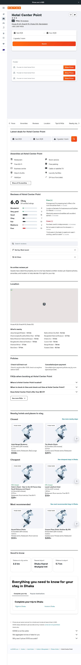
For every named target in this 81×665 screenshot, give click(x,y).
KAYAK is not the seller (21, 631)
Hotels (23, 649)
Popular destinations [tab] (37, 594)
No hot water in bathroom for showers (59, 228)
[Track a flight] (3, 38)
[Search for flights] (3, 14)
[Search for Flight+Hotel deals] (3, 27)
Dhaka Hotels (55, 649)
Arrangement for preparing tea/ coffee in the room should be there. (60, 204)
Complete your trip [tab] (20, 594)
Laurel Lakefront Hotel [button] (52, 487)
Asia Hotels (30, 649)
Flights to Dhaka (20, 606)
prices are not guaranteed (52, 624)
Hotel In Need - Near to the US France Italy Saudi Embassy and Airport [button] (26, 488)
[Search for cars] (3, 23)
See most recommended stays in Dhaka (64, 504)
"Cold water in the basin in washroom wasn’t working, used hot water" (60, 233)
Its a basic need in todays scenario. (61, 224)
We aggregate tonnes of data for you (26, 635)
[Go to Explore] (3, 33)
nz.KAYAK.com (14, 649)
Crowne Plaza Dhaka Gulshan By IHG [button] (58, 529)
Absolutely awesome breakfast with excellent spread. (61, 214)
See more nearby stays (70, 419)
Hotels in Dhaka (50, 606)
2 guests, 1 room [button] (19, 38)
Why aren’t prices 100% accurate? (25, 638)
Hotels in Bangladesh (42, 649)
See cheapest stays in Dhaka (68, 459)
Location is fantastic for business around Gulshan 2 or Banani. (62, 209)
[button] (78, 2)
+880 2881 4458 (18, 26)
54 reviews (24, 21)
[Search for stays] (3, 19)
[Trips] (3, 44)
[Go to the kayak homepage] (14, 8)
